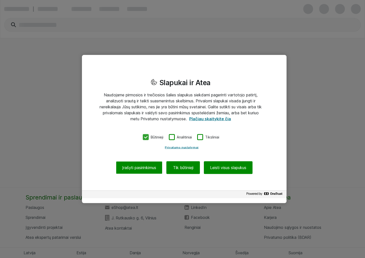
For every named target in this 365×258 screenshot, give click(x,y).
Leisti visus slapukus (228, 167)
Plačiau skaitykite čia (210, 118)
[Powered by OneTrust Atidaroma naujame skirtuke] (265, 195)
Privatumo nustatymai (181, 147)
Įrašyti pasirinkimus (139, 167)
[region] (184, 129)
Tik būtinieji (183, 167)
